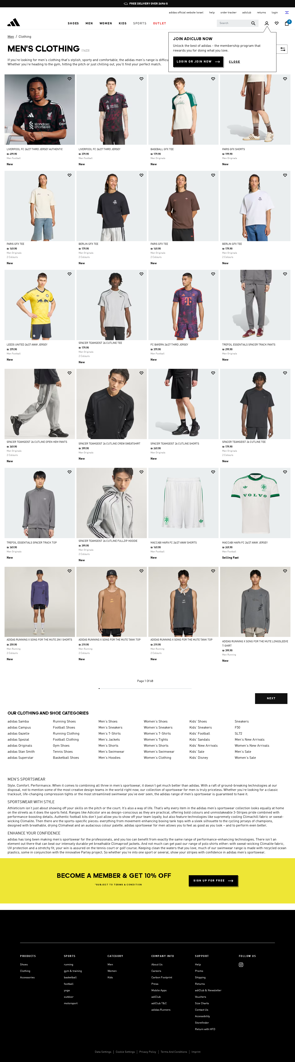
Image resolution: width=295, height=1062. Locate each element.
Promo (199, 971)
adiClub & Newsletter (208, 990)
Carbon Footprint (161, 977)
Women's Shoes (156, 721)
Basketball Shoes (66, 758)
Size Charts (202, 1003)
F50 (237, 727)
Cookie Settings (125, 1052)
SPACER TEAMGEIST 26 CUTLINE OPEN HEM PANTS (37, 442)
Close (234, 61)
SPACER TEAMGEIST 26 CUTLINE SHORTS (175, 444)
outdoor (68, 997)
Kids (110, 977)
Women (112, 971)
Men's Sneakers (110, 727)
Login (275, 12)
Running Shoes (64, 721)
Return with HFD (205, 1029)
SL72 (238, 733)
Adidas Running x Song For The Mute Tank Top (110, 640)
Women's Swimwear (159, 752)
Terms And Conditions (174, 1052)
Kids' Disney (198, 758)
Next (271, 698)
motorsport (71, 1003)
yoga (67, 990)
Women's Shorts (156, 746)
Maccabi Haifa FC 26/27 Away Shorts (174, 543)
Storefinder (202, 1022)
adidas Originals (20, 746)
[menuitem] (73, 23)
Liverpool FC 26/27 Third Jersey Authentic (35, 149)
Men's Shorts (108, 746)
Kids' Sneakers (200, 727)
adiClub (156, 997)
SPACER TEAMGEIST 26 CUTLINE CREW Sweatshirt (109, 444)
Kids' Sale (196, 752)
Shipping (200, 977)
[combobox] (238, 23)
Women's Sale (245, 758)
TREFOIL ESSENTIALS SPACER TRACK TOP (32, 543)
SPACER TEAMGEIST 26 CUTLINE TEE (100, 343)
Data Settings (103, 1052)
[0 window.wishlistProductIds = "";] (276, 24)
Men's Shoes (107, 721)
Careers (156, 971)
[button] (73, 23)
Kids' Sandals (199, 740)
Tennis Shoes (63, 752)
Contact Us (201, 1010)
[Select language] (287, 12)
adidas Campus (19, 727)
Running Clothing (66, 733)
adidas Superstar (20, 758)
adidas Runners (160, 1010)
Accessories (27, 977)
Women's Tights (156, 740)
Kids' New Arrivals (203, 746)
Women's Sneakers (158, 727)
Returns (200, 984)
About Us (156, 964)
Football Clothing (66, 740)
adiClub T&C (159, 1003)
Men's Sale (243, 752)
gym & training (73, 971)
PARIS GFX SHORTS (233, 149)
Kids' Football (199, 733)
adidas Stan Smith (21, 752)
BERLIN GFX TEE (88, 244)
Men (11, 37)
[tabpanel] (147, 393)
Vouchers (200, 997)
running (68, 964)
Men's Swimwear (111, 752)
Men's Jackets (109, 740)
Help (198, 964)
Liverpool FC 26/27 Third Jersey (99, 149)
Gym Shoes (61, 746)
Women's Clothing (157, 758)
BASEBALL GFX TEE (162, 149)
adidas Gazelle (18, 733)
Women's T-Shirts (157, 733)
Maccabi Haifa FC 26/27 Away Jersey (245, 543)
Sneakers (242, 721)
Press (154, 984)
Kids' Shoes (198, 721)
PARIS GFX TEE (15, 244)
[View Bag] (287, 23)
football (68, 984)
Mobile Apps (159, 990)
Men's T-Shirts (109, 733)
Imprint (196, 1052)
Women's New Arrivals (252, 746)
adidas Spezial (18, 740)
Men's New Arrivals (250, 740)
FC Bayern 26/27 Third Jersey (169, 345)
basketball (70, 977)
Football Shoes (64, 727)
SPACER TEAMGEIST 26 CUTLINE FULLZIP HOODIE (108, 541)
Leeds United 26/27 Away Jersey (27, 345)
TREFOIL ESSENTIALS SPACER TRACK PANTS (248, 345)
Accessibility (202, 1016)
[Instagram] (241, 964)
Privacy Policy (147, 1052)
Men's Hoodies (109, 758)
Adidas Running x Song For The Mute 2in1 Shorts (39, 640)
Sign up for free (209, 880)
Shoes (24, 964)
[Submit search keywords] (253, 23)
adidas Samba (18, 721)
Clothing (25, 37)
